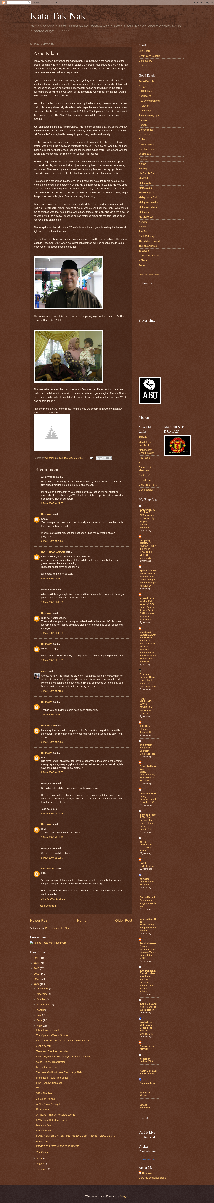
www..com (148, 1159)
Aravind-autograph (149, 115)
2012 (37, 958)
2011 (37, 963)
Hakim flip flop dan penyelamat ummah (148, 927)
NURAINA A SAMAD (53, 552)
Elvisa (142, 139)
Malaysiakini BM (148, 197)
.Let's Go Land (148, 1004)
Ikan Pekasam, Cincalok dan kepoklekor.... (148, 973)
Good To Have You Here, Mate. (148, 769)
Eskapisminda (146, 144)
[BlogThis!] (101, 458)
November (43, 994)
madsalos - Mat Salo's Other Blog (146, 1025)
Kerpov (143, 163)
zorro (44, 671)
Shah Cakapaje (147, 236)
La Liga (143, 65)
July (39, 1015)
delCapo (144, 878)
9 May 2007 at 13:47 (52, 857)
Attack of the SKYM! (147, 1048)
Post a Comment (47, 905)
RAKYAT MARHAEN (146, 700)
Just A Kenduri (44, 1046)
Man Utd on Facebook (145, 444)
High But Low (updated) (49, 1083)
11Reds (143, 437)
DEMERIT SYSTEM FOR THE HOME (57, 1146)
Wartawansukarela (149, 255)
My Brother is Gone (47, 1067)
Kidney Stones (44, 1130)
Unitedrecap (145, 480)
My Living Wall (146, 217)
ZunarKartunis (146, 81)
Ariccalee (144, 120)
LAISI (143, 863)
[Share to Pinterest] (110, 458)
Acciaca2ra (145, 96)
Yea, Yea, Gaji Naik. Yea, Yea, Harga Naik (59, 1072)
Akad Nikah (42, 1141)
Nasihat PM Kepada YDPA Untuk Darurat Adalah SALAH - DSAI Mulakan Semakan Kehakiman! (148, 610)
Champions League (149, 56)
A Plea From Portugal (48, 1104)
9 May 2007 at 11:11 (52, 813)
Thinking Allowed (148, 246)
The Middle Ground (149, 241)
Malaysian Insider (148, 202)
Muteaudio (144, 212)
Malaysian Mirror (148, 207)
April (39, 1158)
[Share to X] (104, 458)
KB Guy (143, 159)
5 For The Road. (45, 1093)
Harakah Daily (146, 149)
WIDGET (157, 274)
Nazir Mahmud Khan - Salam (148, 1072)
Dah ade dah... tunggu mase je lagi (148, 903)
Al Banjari (144, 105)
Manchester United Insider (146, 451)
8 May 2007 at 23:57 (52, 772)
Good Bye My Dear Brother (51, 1062)
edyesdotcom (147, 598)
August (41, 1010)
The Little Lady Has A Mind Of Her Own (147, 777)
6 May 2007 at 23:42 (52, 578)
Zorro (142, 265)
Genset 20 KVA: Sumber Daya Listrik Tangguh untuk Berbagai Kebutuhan (148, 579)
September (43, 1004)
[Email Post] (91, 458)
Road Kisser (43, 1109)
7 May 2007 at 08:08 (52, 633)
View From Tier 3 (148, 485)
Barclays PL (145, 60)
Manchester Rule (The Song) (52, 1077)
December (43, 988)
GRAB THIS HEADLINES (147, 274)
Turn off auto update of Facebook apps (148, 683)
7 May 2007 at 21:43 (52, 714)
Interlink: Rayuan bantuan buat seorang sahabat (147, 985)
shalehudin (146, 744)
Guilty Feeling (147, 866)
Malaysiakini (145, 188)
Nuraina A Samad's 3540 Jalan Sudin (148, 635)
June (40, 1020)
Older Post (123, 920)
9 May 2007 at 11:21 (52, 837)
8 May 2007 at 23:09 (52, 742)
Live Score (144, 51)
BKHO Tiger (145, 91)
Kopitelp (143, 168)
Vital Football (146, 489)
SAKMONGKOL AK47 (147, 511)
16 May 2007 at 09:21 (53, 898)
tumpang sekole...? (145, 541)
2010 (37, 968)
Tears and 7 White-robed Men (52, 1051)
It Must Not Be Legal (47, 1030)
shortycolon (48, 868)
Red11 (142, 462)
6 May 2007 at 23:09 (52, 541)
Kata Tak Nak (58, 15)
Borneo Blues (146, 129)
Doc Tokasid (145, 134)
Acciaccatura (147, 1083)
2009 (37, 973)
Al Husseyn (145, 110)
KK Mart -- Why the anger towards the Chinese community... (148, 551)
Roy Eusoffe (48, 725)
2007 (37, 984)
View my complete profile (152, 1177)
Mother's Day (43, 1125)
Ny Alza (143, 226)
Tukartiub (144, 250)
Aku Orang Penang (149, 100)
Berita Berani (147, 897)
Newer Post (39, 920)
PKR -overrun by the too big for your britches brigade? (147, 521)
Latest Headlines (145, 1106)
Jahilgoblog (145, 154)
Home (82, 920)
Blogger (124, 1196)
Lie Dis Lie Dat (147, 173)
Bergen (143, 125)
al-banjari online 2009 (146, 1060)
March (41, 1163)
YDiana (143, 260)
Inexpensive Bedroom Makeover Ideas (148, 750)
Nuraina (143, 221)
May (39, 1025)
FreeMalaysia (146, 192)
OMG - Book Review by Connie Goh (146, 826)
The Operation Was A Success (53, 1035)
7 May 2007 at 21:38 (52, 691)
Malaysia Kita (146, 183)
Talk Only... (146, 726)
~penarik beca (148, 570)
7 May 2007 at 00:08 (52, 602)
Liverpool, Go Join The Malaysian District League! (63, 1056)
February (42, 1169)
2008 (37, 979)
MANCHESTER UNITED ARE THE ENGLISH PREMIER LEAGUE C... (75, 1135)
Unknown (46, 514)
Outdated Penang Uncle (148, 675)
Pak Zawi (144, 231)
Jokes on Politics (45, 1098)
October (41, 999)
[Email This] (98, 458)
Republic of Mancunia (145, 469)
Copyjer (143, 86)
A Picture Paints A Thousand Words (55, 1114)
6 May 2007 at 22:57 (52, 503)
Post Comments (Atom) (58, 928)
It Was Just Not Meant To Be (51, 1120)
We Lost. (41, 1088)
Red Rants (144, 457)
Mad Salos (144, 178)
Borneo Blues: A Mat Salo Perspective (148, 817)
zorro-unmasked (146, 843)
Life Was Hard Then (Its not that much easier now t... (64, 1040)
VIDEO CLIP (43, 1151)
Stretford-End (146, 475)
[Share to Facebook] (107, 458)
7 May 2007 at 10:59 (52, 660)
